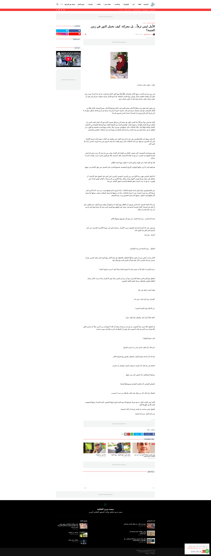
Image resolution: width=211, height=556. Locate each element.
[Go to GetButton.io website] (207, 554)
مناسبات (90, 4)
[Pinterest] (128, 434)
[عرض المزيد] (122, 434)
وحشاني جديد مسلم (73, 540)
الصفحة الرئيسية (151, 23)
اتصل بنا (120, 9)
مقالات (99, 4)
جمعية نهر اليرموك (69, 4)
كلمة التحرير (152, 9)
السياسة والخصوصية (136, 9)
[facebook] (64, 10)
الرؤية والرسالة (145, 9)
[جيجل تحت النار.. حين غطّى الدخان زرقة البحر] (151, 526)
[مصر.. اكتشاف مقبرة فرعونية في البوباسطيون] (151, 533)
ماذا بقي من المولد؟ (101, 454)
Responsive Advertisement (105, 16)
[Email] (125, 434)
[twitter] (61, 10)
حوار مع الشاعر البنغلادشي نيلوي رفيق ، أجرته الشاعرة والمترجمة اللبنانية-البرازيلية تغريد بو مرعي (68, 525)
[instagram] (56, 10)
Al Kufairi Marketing (143, 551)
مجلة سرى (108, 4)
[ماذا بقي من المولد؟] (83, 534)
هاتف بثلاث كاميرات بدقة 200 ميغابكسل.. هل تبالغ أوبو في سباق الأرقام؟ (135, 539)
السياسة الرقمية (127, 9)
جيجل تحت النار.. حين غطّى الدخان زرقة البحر (135, 524)
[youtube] (59, 10)
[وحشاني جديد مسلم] (83, 542)
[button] (61, 4)
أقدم (85, 488)
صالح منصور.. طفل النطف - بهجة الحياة (120, 454)
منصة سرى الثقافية (140, 550)
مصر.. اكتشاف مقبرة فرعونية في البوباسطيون (138, 532)
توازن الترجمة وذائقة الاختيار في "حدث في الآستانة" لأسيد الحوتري (144, 455)
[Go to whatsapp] (207, 551)
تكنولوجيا (126, 4)
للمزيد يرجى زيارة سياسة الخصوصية (196, 547)
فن (134, 4)
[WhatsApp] (131, 434)
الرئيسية (146, 4)
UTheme (152, 553)
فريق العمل (80, 4)
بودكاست (117, 4)
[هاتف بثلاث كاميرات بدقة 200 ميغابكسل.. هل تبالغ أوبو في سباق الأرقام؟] (151, 540)
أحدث (152, 488)
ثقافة (139, 4)
